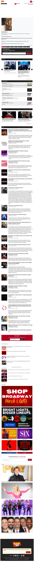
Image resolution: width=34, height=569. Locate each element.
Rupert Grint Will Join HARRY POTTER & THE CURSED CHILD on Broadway (12, 481)
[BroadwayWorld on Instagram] (16, 555)
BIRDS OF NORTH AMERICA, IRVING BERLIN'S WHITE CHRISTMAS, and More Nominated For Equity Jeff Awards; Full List (16, 38)
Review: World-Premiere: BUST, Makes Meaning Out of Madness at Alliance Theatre (19, 223)
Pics (12, 46)
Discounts (25, 452)
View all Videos (3, 382)
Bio (3, 46)
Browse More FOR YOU (16, 367)
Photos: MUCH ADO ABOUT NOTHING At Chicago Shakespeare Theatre (12, 43)
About (8, 557)
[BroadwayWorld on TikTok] (19, 555)
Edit (24, 46)
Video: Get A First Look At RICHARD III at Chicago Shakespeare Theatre (9, 120)
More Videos (28, 123)
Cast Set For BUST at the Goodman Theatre (17, 214)
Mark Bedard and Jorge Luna (9, 71)
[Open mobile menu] (33, 1)
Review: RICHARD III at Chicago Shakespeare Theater (19, 244)
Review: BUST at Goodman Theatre (15, 187)
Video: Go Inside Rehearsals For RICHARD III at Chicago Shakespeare (24, 120)
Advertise (5, 557)
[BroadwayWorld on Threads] (21, 555)
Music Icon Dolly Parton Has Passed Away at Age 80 (10, 498)
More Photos (28, 79)
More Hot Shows (9, 452)
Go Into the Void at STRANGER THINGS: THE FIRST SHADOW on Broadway (18, 379)
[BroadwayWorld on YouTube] (23, 555)
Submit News (17, 557)
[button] (31, 1)
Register (26, 1)
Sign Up (22, 339)
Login (28, 1)
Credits (20, 46)
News (16, 46)
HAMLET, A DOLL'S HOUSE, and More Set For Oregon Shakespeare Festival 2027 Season (15, 41)
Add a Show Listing (3, 3)
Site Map (24, 557)
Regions (21, 557)
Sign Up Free (29, 53)
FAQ (28, 46)
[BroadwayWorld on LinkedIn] (18, 555)
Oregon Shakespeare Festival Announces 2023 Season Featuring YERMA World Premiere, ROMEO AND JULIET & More (19, 306)
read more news (30, 45)
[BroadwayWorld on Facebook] (14, 555)
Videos (8, 46)
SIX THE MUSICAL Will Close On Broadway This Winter (10, 515)
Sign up (30, 459)
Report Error (28, 557)
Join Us (14, 557)
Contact (11, 557)
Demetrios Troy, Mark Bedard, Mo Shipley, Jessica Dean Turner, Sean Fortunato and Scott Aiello (24, 72)
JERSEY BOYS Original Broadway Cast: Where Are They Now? (11, 532)
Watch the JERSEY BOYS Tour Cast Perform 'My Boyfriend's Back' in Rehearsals (19, 369)
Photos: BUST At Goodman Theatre (11, 72)
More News (28, 333)
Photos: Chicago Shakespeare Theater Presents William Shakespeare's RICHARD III (24, 76)
